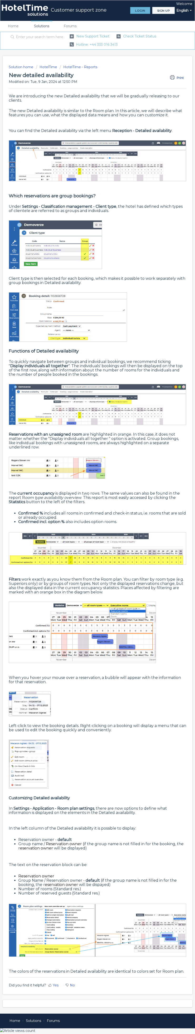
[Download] (89, 529)
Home (13, 26)
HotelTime (48, 67)
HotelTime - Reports (80, 67)
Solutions (41, 26)
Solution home (21, 67)
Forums (70, 26)
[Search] (11, 37)
